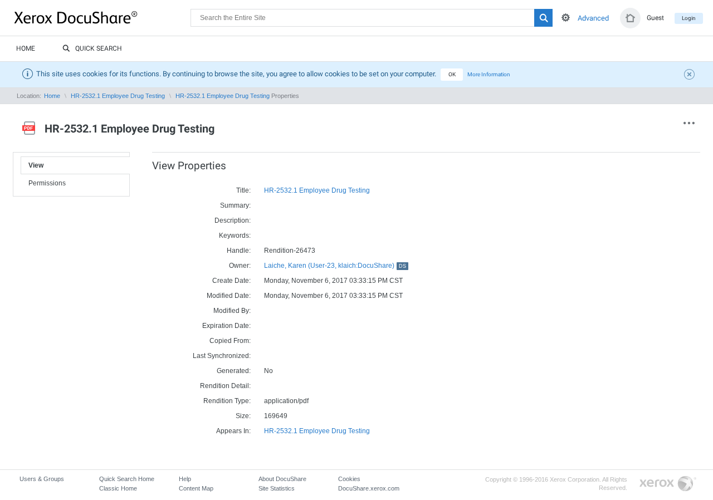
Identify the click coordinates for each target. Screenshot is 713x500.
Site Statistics (276, 488)
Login (689, 18)
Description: (232, 220)
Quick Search (98, 48)
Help (185, 479)
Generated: (234, 371)
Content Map (196, 488)
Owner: (240, 265)
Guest (655, 18)
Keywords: (235, 235)
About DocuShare (282, 479)
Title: (243, 190)
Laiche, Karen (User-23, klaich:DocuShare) (335, 265)
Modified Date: (229, 296)
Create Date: (231, 281)
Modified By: (232, 311)
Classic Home (118, 488)
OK (452, 74)
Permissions (47, 183)
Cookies (349, 479)
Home (25, 48)
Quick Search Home (126, 479)
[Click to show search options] (565, 17)
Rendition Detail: (225, 386)
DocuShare (102, 17)
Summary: (235, 205)
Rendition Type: (227, 401)
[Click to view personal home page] (630, 18)
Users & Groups (41, 479)
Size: (243, 416)
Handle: (239, 250)
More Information (488, 74)
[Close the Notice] (690, 75)
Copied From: (230, 341)
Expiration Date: (226, 326)
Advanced (593, 18)
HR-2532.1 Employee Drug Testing (118, 95)
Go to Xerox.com (667, 484)
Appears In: (233, 431)
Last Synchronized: (222, 356)
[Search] (543, 18)
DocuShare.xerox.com (368, 488)
